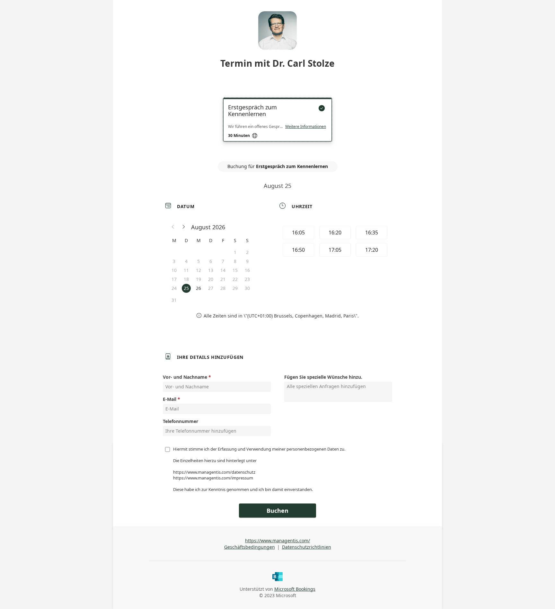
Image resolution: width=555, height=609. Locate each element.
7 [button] (223, 261)
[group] (334, 242)
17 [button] (174, 279)
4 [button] (186, 261)
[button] (173, 227)
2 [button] (247, 252)
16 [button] (247, 270)
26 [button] (198, 288)
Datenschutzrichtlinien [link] (306, 547)
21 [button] (222, 279)
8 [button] (235, 261)
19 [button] (198, 279)
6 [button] (210, 261)
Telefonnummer (180, 421)
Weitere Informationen (305, 126)
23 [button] (247, 279)
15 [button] (235, 270)
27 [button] (210, 288)
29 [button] (235, 288)
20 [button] (210, 279)
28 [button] (222, 288)
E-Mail (169, 399)
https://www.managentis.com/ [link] (277, 540)
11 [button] (186, 270)
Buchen (277, 510)
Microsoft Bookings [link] (294, 589)
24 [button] (174, 288)
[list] (277, 125)
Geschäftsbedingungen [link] (249, 547)
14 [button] (222, 270)
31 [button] (174, 300)
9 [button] (247, 261)
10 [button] (174, 270)
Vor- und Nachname (185, 377)
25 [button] (186, 288)
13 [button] (210, 270)
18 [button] (186, 279)
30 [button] (247, 288)
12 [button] (198, 270)
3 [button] (174, 261)
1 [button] (235, 252)
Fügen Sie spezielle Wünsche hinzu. (323, 377)
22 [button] (235, 279)
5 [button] (198, 261)
